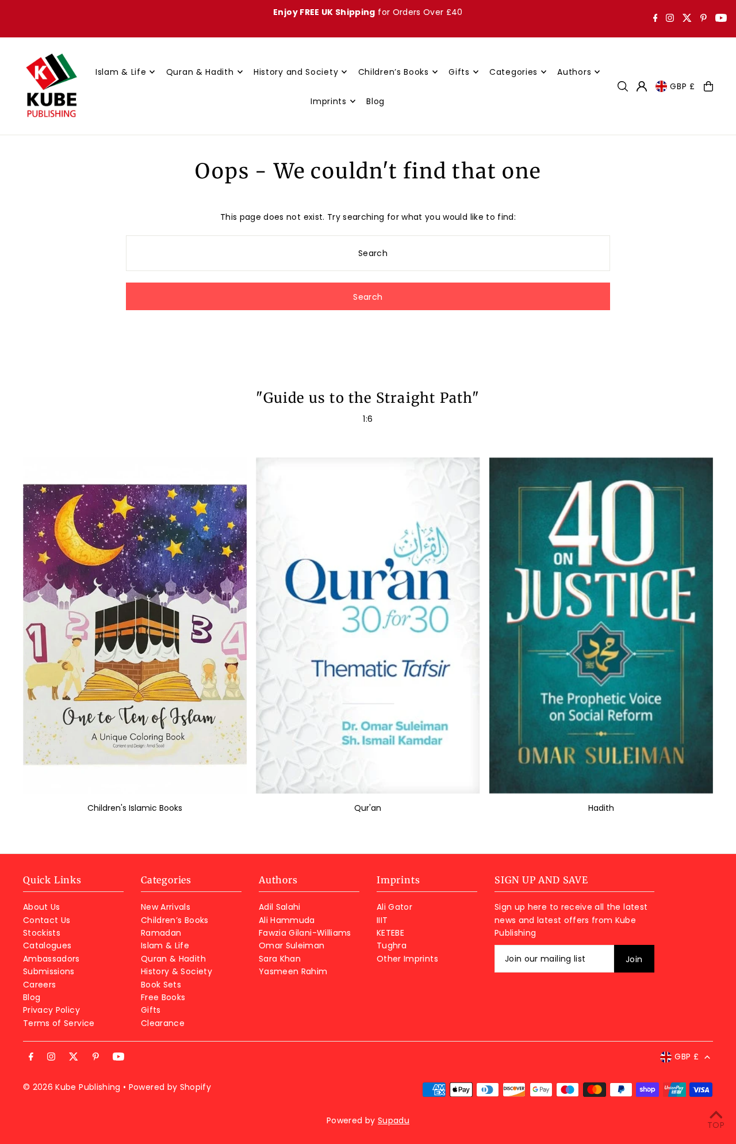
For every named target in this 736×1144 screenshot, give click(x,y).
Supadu (393, 1120)
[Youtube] (721, 19)
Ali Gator (394, 907)
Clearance (163, 1023)
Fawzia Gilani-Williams (305, 933)
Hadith (601, 808)
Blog (31, 997)
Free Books (163, 997)
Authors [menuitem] (574, 72)
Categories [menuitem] (513, 72)
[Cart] (708, 86)
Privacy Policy (51, 1010)
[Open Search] (623, 86)
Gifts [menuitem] (459, 72)
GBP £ (682, 86)
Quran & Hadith (173, 958)
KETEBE (390, 933)
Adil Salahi (280, 907)
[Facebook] (655, 19)
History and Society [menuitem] (296, 72)
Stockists (41, 933)
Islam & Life (165, 945)
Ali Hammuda (287, 920)
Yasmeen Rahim (293, 971)
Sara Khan (280, 958)
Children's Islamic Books (134, 808)
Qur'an (367, 808)
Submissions (49, 971)
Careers (39, 984)
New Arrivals (165, 907)
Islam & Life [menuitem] (120, 72)
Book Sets (161, 984)
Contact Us (47, 920)
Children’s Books (175, 920)
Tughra (392, 945)
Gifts (151, 1010)
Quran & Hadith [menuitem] (200, 72)
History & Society (176, 971)
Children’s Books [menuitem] (393, 72)
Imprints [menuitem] (328, 101)
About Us (41, 907)
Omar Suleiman (292, 945)
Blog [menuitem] (375, 101)
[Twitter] (687, 19)
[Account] (642, 86)
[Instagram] (670, 19)
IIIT (382, 920)
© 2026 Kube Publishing (72, 1087)
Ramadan (161, 933)
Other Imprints (407, 958)
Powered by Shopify (170, 1087)
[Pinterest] (703, 19)
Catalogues (47, 945)
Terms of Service (59, 1023)
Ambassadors (51, 958)
